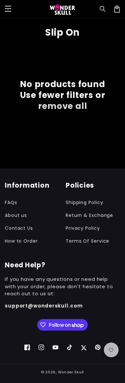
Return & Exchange (89, 215)
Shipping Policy (84, 202)
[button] (103, 9)
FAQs (11, 202)
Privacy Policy (83, 228)
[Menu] (8, 9)
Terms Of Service (87, 241)
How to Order (21, 241)
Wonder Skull (71, 372)
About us (16, 215)
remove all (62, 106)
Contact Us (19, 228)
